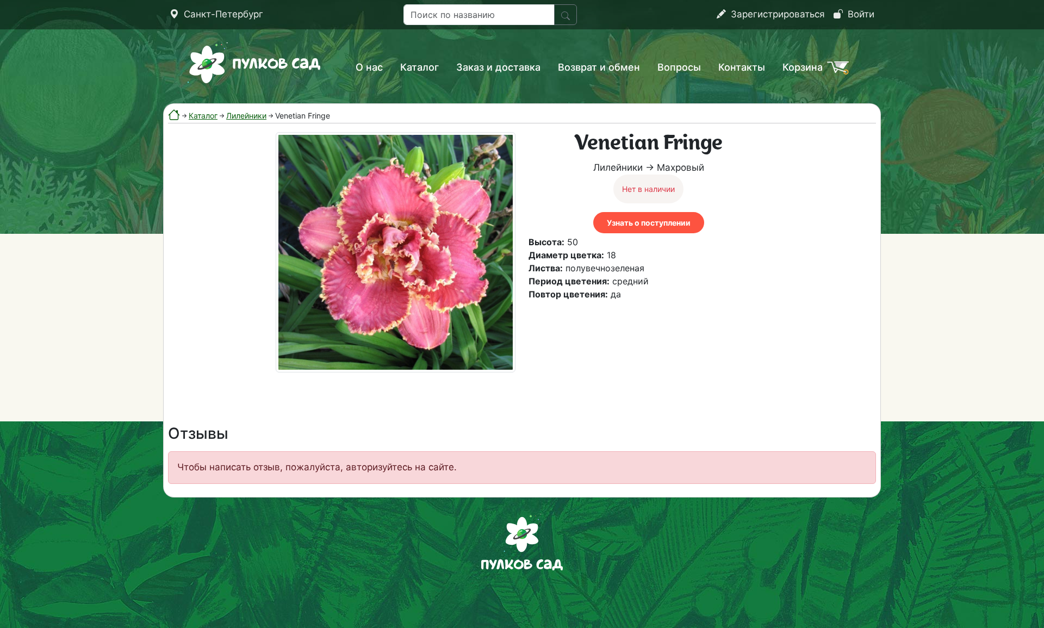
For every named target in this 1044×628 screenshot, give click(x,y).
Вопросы (679, 67)
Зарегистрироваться (776, 14)
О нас (369, 67)
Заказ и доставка (498, 67)
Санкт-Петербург (222, 14)
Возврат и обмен (599, 67)
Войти (859, 14)
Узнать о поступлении (649, 222)
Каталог (419, 67)
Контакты (741, 67)
